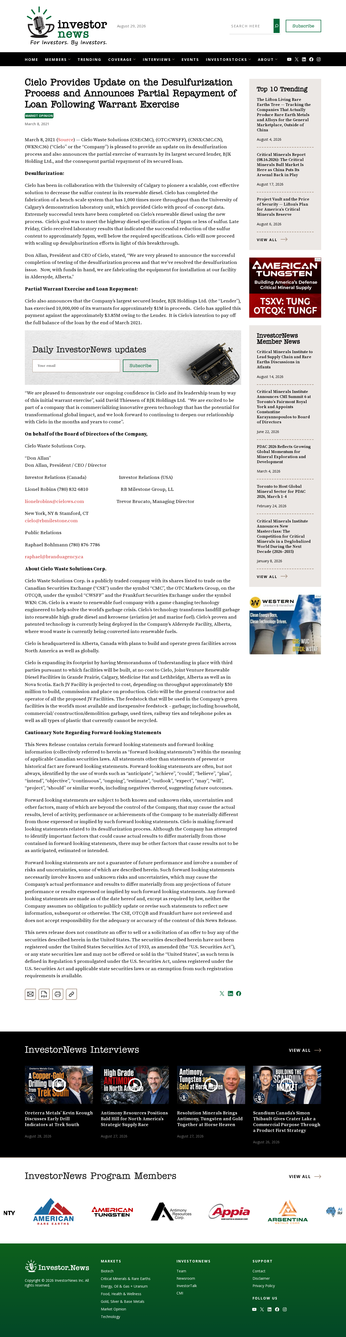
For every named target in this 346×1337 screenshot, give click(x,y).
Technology (110, 1316)
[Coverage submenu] (134, 58)
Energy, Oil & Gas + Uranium (124, 1286)
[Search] (277, 26)
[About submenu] (276, 58)
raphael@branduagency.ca (54, 557)
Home (31, 59)
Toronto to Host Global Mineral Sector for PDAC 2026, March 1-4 (281, 491)
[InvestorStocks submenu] (249, 58)
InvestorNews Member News (278, 339)
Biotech (107, 1271)
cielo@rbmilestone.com (51, 521)
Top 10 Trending (282, 89)
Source (65, 140)
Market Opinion (39, 116)
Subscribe (303, 26)
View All (267, 239)
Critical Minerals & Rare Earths (125, 1278)
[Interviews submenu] (173, 58)
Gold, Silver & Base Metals (122, 1301)
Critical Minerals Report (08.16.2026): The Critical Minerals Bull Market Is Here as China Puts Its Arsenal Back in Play (281, 164)
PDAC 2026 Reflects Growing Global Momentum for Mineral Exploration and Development (284, 454)
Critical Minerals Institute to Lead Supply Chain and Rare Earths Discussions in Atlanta (285, 359)
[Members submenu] (69, 58)
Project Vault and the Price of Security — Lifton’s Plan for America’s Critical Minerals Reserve (283, 207)
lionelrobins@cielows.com (54, 501)
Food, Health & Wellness (121, 1293)
